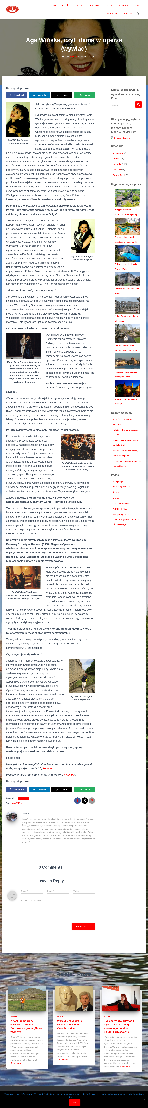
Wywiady (78, 5)
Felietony (108, 5)
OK (74, 1102)
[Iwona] (11, 816)
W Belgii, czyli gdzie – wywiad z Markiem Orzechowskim (70, 1025)
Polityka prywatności (122, 503)
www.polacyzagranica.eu (124, 514)
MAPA (68, 5)
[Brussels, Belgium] (120, 138)
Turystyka (57, 5)
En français (123, 5)
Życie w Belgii (92, 5)
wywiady (68, 774)
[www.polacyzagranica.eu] (12, 9)
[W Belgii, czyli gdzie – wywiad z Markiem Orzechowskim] (74, 998)
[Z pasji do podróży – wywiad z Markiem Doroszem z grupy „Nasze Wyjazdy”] (27, 998)
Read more (16, 1063)
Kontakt (128, 13)
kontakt (47, 768)
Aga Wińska (17, 803)
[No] (144, 1099)
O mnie (137, 5)
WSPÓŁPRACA (113, 13)
